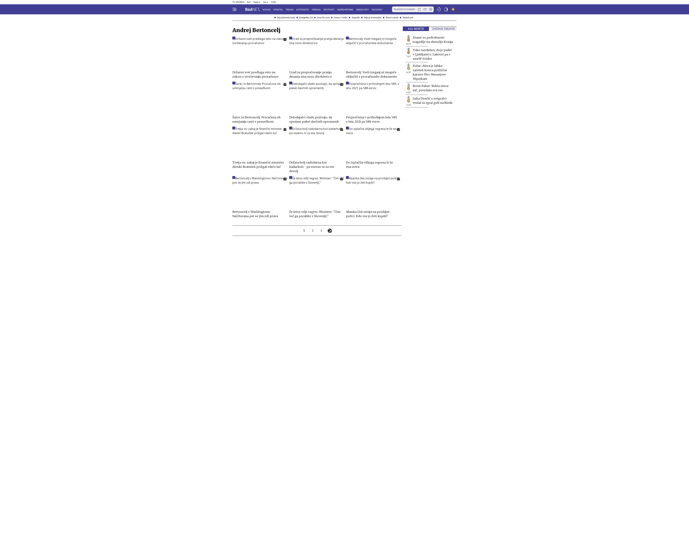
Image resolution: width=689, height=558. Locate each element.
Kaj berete (416, 28)
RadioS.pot (408, 17)
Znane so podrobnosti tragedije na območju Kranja (433, 40)
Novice (267, 10)
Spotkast (329, 10)
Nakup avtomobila (372, 17)
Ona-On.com (323, 17)
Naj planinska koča (286, 17)
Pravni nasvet (392, 17)
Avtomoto (302, 10)
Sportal (278, 10)
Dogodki (356, 17)
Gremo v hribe (340, 17)
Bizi (248, 2)
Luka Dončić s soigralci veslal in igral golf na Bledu (433, 101)
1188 (273, 2)
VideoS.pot (362, 10)
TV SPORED (238, 2)
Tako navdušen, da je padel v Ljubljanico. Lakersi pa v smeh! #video (432, 54)
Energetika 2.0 (306, 17)
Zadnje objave (443, 28)
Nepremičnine (345, 10)
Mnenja (316, 10)
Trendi (289, 10)
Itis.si (265, 2)
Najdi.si (256, 2)
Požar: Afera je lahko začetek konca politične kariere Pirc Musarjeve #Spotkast (430, 72)
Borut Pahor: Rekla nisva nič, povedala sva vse (430, 88)
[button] (234, 9)
